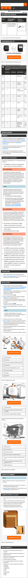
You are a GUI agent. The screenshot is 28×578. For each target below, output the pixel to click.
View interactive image (14, 57)
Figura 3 (5, 306)
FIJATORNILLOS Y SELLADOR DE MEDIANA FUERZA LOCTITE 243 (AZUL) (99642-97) (14, 288)
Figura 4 (5, 320)
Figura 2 (5, 276)
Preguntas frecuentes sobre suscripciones (13, 204)
